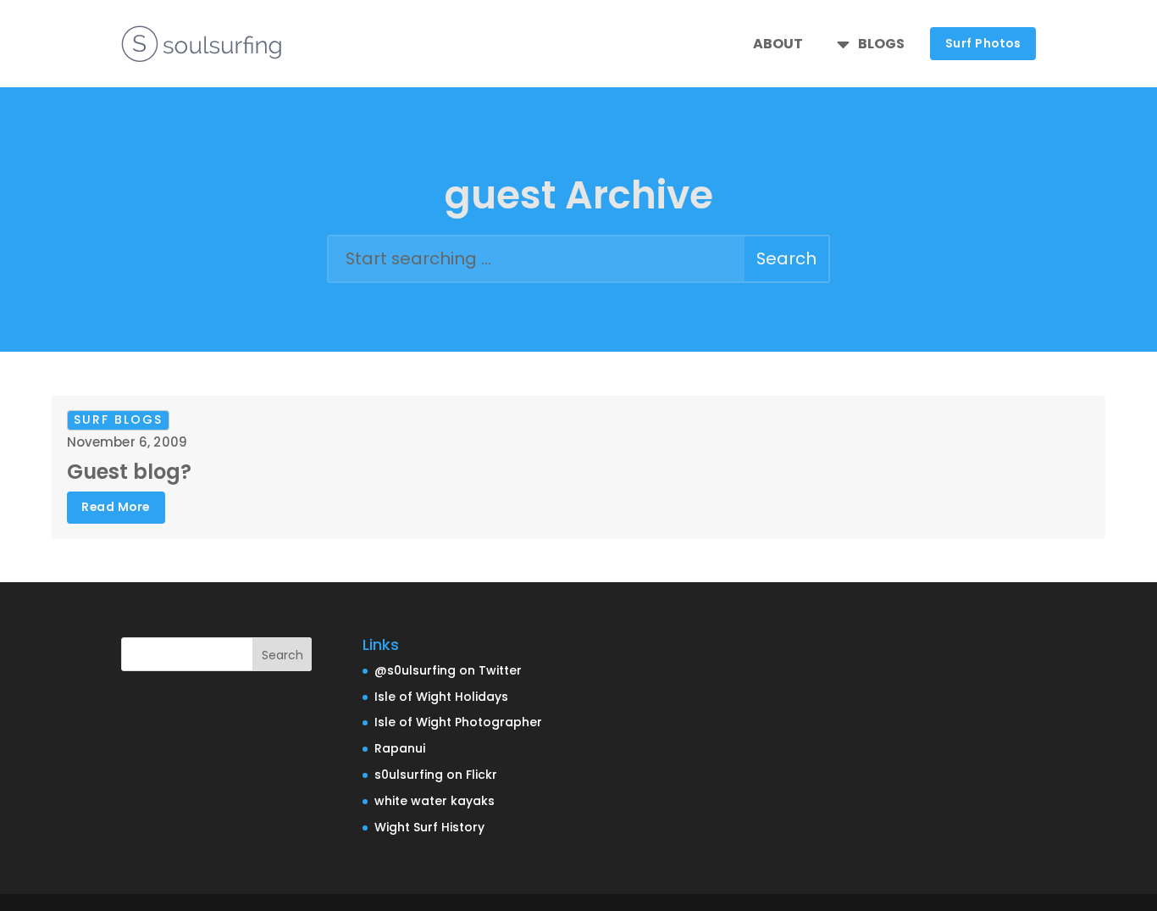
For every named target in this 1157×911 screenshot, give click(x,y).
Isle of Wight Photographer (458, 722)
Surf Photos (983, 43)
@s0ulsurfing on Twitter (448, 670)
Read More (115, 506)
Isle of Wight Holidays (441, 696)
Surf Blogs (118, 419)
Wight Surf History (429, 827)
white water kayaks (434, 800)
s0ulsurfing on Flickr (435, 774)
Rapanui (399, 748)
